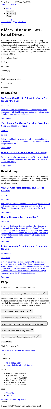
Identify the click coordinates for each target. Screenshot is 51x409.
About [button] (9, 16)
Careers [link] (9, 395)
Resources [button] (11, 13)
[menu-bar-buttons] (2, 24)
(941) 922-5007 (20, 22)
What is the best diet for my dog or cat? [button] (16, 331)
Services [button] (10, 11)
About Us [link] (10, 393)
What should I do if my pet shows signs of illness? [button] (20, 318)
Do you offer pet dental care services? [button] (15, 311)
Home (8, 8)
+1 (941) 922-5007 (13, 363)
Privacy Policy (20, 399)
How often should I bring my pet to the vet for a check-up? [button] (23, 294)
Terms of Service (7, 399)
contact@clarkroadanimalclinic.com (20, 365)
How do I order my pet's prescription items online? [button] (20, 337)
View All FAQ (6, 342)
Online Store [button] (6, 22)
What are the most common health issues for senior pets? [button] (23, 324)
